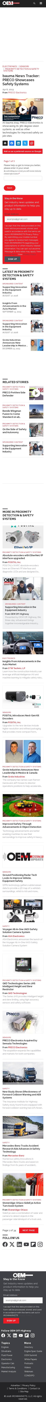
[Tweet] (25, 143)
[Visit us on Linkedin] (19, 1244)
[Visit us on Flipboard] (33, 1244)
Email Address (12, 214)
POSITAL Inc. (14, 562)
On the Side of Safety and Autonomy (14, 431)
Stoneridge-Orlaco (17, 1210)
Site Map (24, 1391)
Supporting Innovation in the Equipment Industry (15, 290)
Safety (6, 926)
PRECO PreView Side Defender (14, 394)
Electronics (10, 66)
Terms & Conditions (18, 1388)
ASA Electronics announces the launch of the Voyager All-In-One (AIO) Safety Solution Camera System (22, 942)
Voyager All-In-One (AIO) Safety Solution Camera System (20, 930)
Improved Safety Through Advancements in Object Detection (22, 825)
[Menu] (40, 3)
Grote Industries (16, 776)
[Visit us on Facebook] (5, 1244)
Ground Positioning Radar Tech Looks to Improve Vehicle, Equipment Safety (20, 878)
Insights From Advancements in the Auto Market (14, 306)
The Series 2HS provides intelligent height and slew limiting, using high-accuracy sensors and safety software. (23, 999)
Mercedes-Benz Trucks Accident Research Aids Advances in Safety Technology (21, 1148)
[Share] (11, 143)
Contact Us (35, 1388)
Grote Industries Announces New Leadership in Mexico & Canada (15, 343)
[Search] (34, 3)
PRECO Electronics (17, 92)
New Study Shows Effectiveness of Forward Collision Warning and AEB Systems (22, 1094)
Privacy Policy (29, 254)
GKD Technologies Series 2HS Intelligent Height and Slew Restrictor (19, 986)
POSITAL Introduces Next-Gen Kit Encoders (21, 717)
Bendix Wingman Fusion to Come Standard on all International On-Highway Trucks (12, 414)
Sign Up (12, 259)
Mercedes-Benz (16, 1155)
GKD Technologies (17, 993)
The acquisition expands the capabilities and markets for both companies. (22, 1052)
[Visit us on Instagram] (40, 1244)
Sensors (24, 66)
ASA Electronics (16, 936)
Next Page (29, 1230)
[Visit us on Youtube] (26, 1244)
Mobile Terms (11, 254)
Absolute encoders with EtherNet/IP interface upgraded (23, 557)
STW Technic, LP (16, 668)
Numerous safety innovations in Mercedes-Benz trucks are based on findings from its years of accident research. (20, 1162)
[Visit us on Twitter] (12, 1244)
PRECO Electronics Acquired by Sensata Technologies (20, 1042)
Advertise (15, 1385)
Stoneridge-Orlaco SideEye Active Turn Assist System (22, 1204)
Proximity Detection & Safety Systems (21, 70)
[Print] (5, 143)
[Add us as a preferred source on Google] (31, 143)
